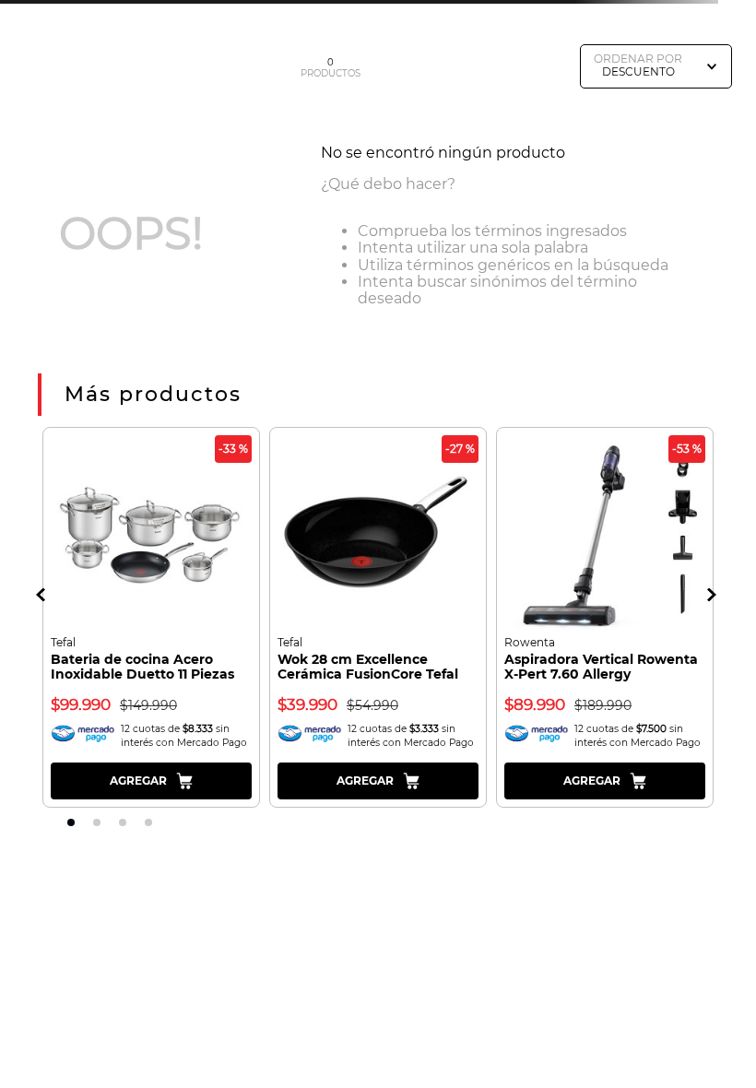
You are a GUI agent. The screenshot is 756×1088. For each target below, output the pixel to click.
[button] (42, 594)
